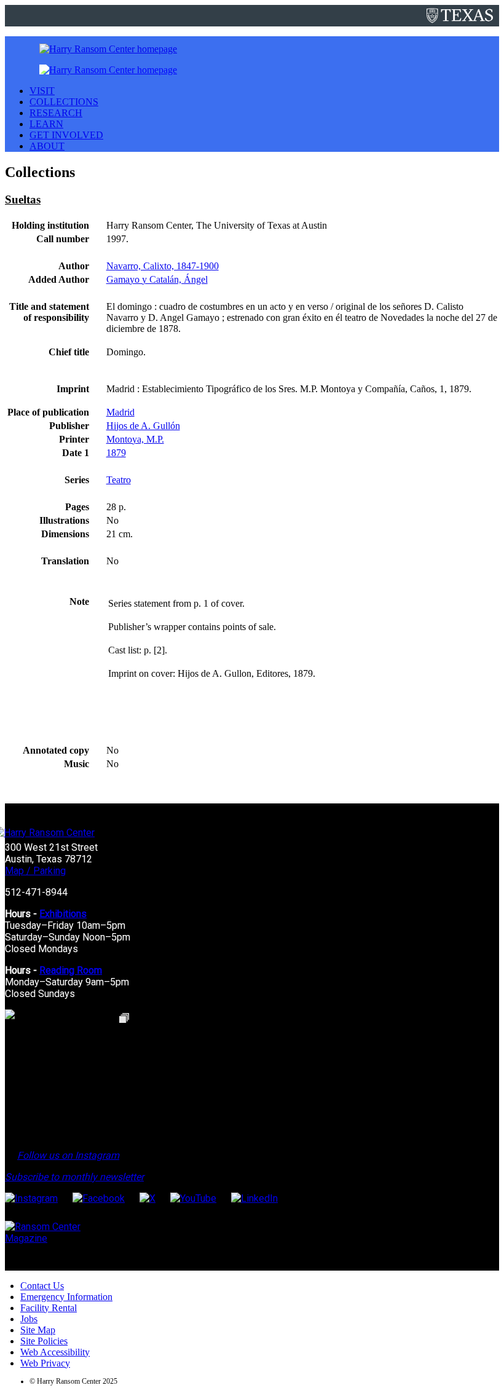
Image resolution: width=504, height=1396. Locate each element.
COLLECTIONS (64, 102)
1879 (116, 453)
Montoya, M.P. (135, 439)
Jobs (28, 1319)
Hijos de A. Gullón (143, 425)
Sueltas (23, 199)
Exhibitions (63, 914)
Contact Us (42, 1285)
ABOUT (47, 146)
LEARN (46, 124)
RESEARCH (56, 113)
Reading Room (70, 970)
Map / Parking (35, 871)
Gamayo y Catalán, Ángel (157, 279)
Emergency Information (66, 1296)
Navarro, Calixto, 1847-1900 (162, 266)
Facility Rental (48, 1308)
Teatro (118, 480)
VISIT (42, 90)
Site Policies (44, 1341)
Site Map (37, 1330)
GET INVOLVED (66, 135)
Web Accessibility (55, 1352)
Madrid (120, 412)
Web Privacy (45, 1363)
